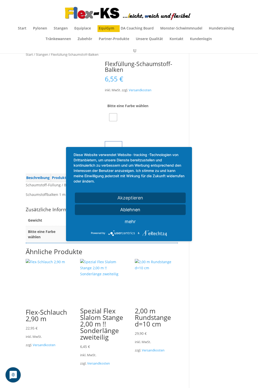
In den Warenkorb (145, 145)
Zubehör (85, 39)
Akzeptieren (130, 197)
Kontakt (176, 39)
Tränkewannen (58, 39)
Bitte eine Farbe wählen (127, 105)
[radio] (113, 117)
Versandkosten (140, 90)
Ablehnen (130, 209)
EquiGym (106, 28)
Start (22, 28)
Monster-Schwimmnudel (181, 28)
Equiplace (82, 28)
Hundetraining (221, 28)
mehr (130, 221)
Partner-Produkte (114, 39)
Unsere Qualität (149, 39)
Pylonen (40, 28)
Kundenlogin (201, 39)
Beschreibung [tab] (38, 177)
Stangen (61, 28)
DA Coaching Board (137, 28)
